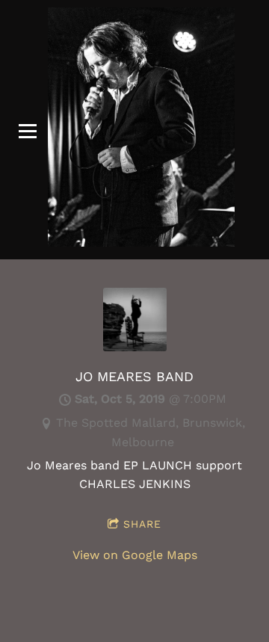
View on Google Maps (134, 555)
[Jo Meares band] (135, 347)
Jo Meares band (134, 376)
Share (142, 524)
